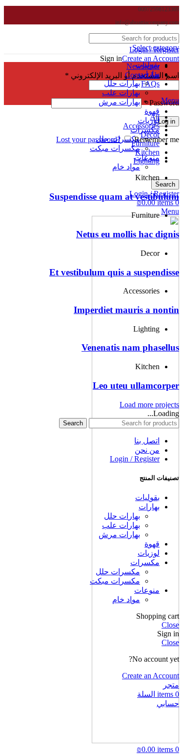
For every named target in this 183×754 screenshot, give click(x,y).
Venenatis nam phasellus (130, 347)
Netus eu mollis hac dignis (127, 234)
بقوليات (147, 497)
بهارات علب (121, 92)
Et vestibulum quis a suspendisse (114, 272)
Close (170, 625)
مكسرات (145, 562)
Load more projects (149, 404)
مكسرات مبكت (115, 148)
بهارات (149, 507)
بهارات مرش (119, 102)
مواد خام (126, 167)
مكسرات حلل (118, 139)
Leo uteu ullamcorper (136, 385)
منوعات (147, 590)
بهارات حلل (122, 83)
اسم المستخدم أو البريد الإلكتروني (122, 75)
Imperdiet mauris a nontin (126, 310)
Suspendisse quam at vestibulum (114, 196)
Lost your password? (88, 139)
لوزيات (149, 120)
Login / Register (135, 459)
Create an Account (150, 58)
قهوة (152, 111)
